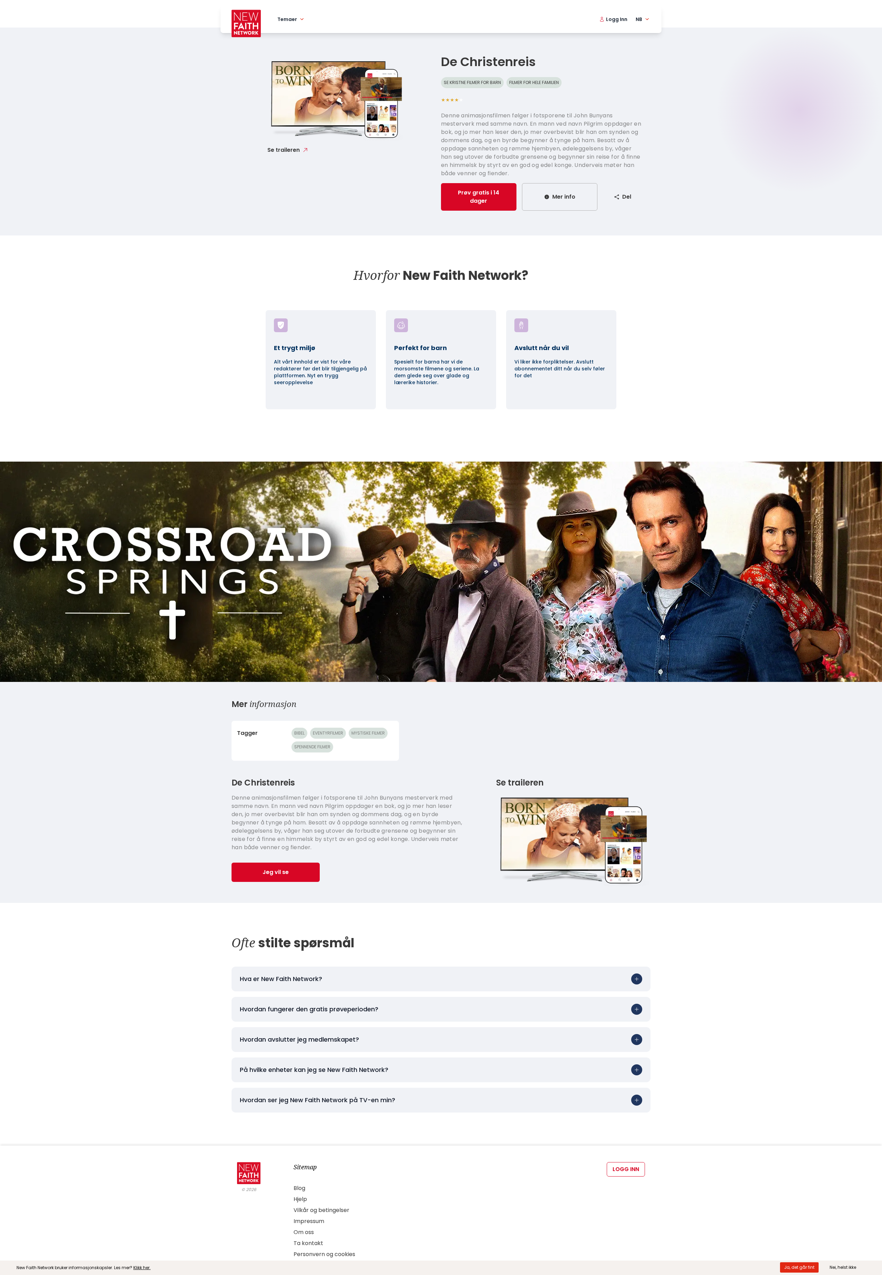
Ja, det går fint (799, 1267)
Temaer (287, 19)
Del (626, 197)
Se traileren (283, 150)
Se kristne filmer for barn (472, 82)
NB (639, 19)
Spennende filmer (312, 747)
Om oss (304, 1232)
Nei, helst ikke (843, 1267)
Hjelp (300, 1199)
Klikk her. (142, 1268)
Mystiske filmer (368, 733)
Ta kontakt (308, 1243)
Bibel (299, 733)
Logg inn (626, 1169)
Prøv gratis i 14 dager (478, 197)
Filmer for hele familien (534, 82)
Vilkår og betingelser (321, 1210)
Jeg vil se (276, 872)
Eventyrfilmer (328, 733)
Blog (299, 1188)
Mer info (563, 197)
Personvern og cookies (324, 1254)
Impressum (309, 1221)
